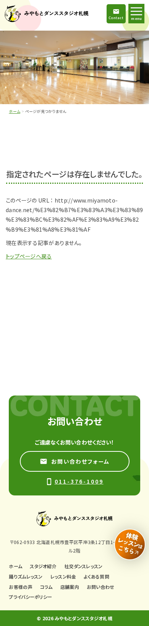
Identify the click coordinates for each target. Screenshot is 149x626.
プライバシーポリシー (30, 596)
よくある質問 (96, 576)
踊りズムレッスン (25, 576)
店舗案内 (69, 587)
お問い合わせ (101, 587)
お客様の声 (20, 587)
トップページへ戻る (29, 256)
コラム (46, 587)
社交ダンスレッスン (83, 566)
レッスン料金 (63, 576)
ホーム (14, 111)
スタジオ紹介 (43, 566)
